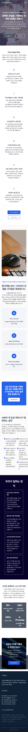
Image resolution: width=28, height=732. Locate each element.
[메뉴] (25, 2)
